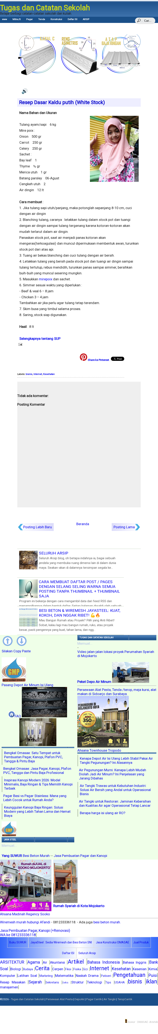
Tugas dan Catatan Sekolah (27, 999)
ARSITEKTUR (12, 962)
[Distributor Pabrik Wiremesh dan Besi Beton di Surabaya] (44, 716)
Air (45, 962)
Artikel (76, 961)
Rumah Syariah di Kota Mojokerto (79, 906)
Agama (33, 962)
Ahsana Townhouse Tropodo (99, 750)
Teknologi (94, 982)
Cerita (42, 968)
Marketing (46, 976)
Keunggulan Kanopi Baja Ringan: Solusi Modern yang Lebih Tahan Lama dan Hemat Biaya (37, 811)
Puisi (152, 975)
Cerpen (57, 969)
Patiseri (106, 976)
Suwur (131, 1021)
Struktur (77, 982)
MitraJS (17, 19)
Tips (108, 982)
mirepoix (45, 279)
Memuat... (9, 845)
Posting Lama (124, 527)
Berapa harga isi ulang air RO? (102, 813)
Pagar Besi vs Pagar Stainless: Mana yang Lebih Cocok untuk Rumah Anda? (34, 798)
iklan (151, 981)
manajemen (9, 987)
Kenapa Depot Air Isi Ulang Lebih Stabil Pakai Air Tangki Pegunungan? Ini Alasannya (116, 760)
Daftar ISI (72, 19)
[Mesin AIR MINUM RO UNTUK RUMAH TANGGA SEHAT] (37, 745)
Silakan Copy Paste (16, 651)
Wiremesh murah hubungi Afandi (25, 922)
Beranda (82, 524)
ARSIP (86, 19)
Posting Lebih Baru (37, 527)
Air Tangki (110, 999)
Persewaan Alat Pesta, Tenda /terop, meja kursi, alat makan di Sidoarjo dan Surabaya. (116, 692)
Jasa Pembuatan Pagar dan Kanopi (80, 856)
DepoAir (79, 999)
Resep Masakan (12, 982)
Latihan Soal (27, 976)
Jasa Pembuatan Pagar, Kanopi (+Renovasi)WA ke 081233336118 (35, 932)
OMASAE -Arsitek (147, 1021)
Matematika (64, 976)
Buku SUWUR (17, 942)
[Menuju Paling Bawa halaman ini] (23, 642)
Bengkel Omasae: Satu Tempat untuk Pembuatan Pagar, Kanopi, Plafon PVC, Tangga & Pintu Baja (33, 757)
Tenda (41, 19)
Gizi (85, 969)
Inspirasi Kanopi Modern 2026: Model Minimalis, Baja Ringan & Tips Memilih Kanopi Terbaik (38, 784)
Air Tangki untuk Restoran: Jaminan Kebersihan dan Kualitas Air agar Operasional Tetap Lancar (115, 803)
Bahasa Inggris (134, 962)
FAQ (18, 716)
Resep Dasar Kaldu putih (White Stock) (62, 102)
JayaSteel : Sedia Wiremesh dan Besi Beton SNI (61, 942)
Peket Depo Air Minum (94, 682)
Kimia (153, 969)
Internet (38, 374)
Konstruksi (56, 19)
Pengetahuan (129, 975)
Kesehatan (49, 374)
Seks (65, 982)
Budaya (28, 969)
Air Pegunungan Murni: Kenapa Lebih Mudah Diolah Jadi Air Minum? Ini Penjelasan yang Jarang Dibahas (112, 774)
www (4, 19)
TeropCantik (124, 999)
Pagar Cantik (94, 999)
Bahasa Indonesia (103, 962)
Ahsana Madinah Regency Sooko (25, 914)
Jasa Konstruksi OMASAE (112, 942)
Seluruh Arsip (87, 953)
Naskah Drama (87, 976)
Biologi (15, 969)
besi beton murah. (107, 922)
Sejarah (35, 982)
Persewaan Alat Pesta (59, 999)
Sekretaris (52, 982)
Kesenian (139, 969)
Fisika (77, 969)
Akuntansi (57, 962)
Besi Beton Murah (36, 856)
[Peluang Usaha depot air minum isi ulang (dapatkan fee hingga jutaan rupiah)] (9, 835)
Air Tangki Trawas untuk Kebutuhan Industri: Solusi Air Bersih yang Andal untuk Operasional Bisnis (115, 790)
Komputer (7, 976)
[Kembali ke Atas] (9, 642)
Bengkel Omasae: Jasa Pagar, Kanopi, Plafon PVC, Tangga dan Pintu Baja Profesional (37, 770)
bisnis (29, 374)
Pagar (29, 19)
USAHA (120, 982)
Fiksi (68, 969)
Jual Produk (141, 942)
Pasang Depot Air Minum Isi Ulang (27, 685)
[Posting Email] (19, 344)
